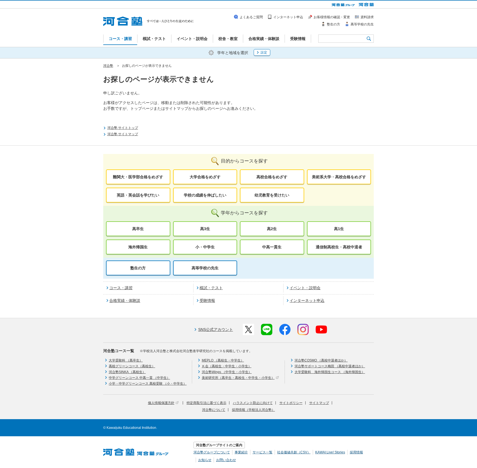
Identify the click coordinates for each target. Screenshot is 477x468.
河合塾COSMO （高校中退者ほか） (321, 360)
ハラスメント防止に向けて (253, 403)
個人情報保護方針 (161, 403)
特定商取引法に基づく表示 (206, 403)
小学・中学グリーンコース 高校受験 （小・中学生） (148, 383)
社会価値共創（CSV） (294, 452)
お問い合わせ (226, 460)
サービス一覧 (262, 452)
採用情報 (356, 452)
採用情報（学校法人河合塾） (253, 410)
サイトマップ (319, 403)
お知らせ (204, 460)
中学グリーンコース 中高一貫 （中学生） (139, 378)
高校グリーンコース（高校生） (132, 366)
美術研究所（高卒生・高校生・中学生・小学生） (238, 378)
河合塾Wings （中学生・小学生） (227, 372)
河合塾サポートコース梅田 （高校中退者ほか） (330, 366)
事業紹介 (241, 452)
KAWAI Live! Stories (330, 452)
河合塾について (213, 410)
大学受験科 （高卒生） (126, 360)
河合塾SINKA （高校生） (127, 372)
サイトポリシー (291, 403)
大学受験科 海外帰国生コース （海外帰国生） (330, 372)
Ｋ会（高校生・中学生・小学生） (226, 366)
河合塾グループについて (212, 452)
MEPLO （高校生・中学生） (223, 360)
